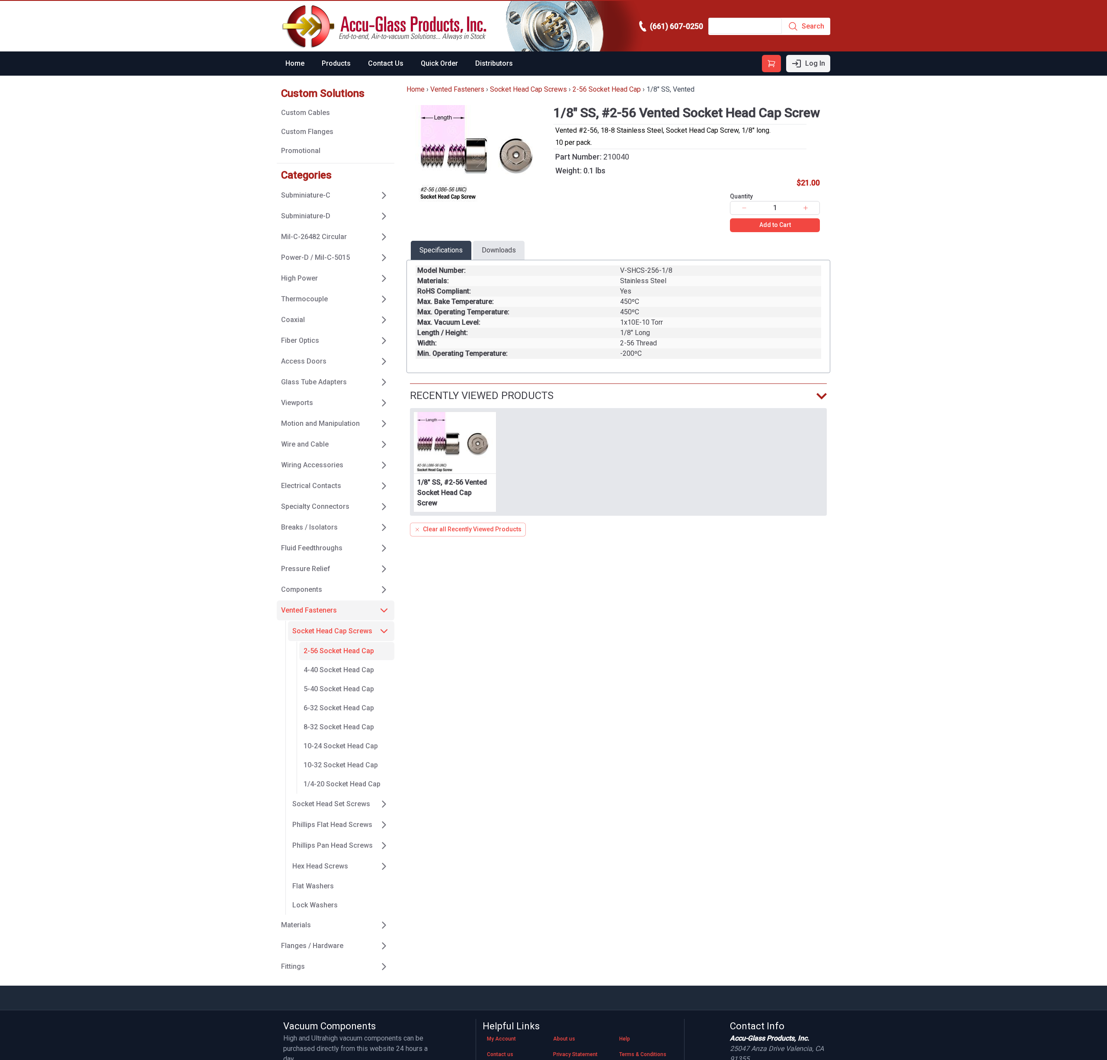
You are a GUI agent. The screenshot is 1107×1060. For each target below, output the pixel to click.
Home (294, 63)
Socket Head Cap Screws (528, 89)
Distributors (494, 63)
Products (336, 63)
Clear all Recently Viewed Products (472, 529)
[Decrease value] (744, 207)
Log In (815, 63)
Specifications (441, 250)
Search (813, 26)
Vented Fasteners (457, 89)
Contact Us (385, 63)
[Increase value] (805, 207)
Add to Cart (775, 224)
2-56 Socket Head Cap (607, 89)
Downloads (499, 250)
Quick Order (439, 63)
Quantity (741, 196)
